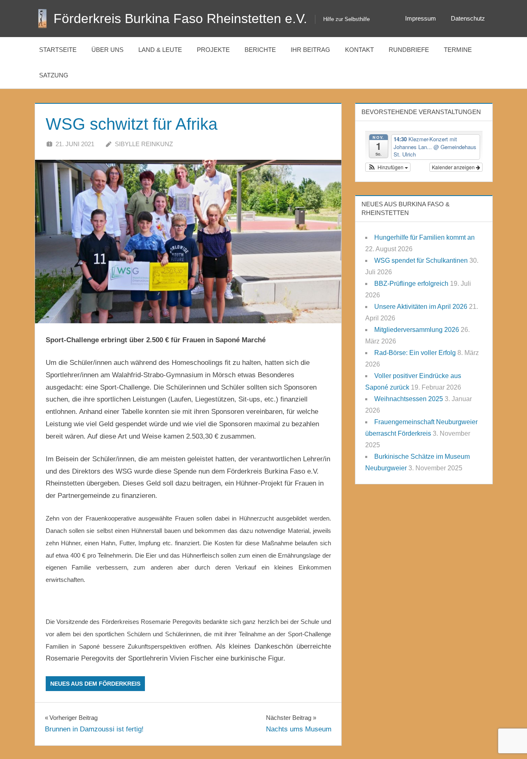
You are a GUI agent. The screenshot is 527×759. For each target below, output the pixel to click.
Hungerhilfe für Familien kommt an (424, 237)
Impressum (420, 18)
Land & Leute (160, 49)
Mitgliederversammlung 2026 (416, 329)
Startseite (58, 49)
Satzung (53, 75)
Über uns (107, 49)
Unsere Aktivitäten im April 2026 (420, 306)
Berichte (260, 49)
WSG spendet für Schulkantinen (421, 260)
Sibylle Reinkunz (144, 143)
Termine (458, 49)
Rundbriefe (409, 49)
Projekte (213, 49)
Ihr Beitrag (310, 49)
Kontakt (359, 49)
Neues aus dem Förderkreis (95, 683)
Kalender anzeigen (454, 166)
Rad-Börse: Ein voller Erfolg (415, 352)
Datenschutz (468, 18)
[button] (388, 167)
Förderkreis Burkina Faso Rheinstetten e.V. (180, 18)
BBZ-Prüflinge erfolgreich (411, 283)
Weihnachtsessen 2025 (408, 398)
